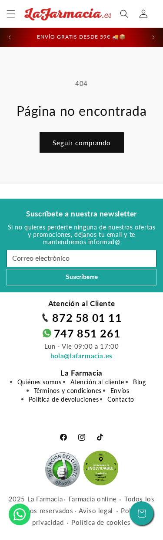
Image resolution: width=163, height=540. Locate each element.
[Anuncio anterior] (9, 37)
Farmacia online (92, 499)
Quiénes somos (39, 382)
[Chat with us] (19, 514)
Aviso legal (96, 510)
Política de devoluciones (64, 399)
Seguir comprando (82, 143)
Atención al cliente (97, 382)
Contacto (120, 399)
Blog (139, 382)
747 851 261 (87, 333)
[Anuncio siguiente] (153, 37)
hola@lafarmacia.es (81, 356)
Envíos (120, 390)
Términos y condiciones (68, 390)
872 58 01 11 (87, 317)
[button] (10, 13)
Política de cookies (100, 522)
